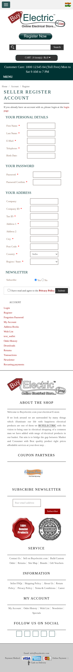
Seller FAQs (16, 583)
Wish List (8, 331)
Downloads (9, 345)
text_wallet (9, 336)
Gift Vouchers (56, 563)
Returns (8, 350)
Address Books (11, 326)
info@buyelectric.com (39, 653)
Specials (36, 613)
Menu (8, 77)
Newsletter (9, 359)
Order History (10, 340)
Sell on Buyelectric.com (35, 558)
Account (15, 86)
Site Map (32, 563)
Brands (43, 563)
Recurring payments (14, 364)
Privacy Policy (25, 588)
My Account (10, 322)
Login (7, 308)
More (48, 445)
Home (4, 86)
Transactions (10, 355)
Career (61, 588)
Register (26, 86)
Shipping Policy (33, 583)
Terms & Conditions (45, 588)
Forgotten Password (14, 317)
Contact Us (15, 558)
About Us (48, 583)
